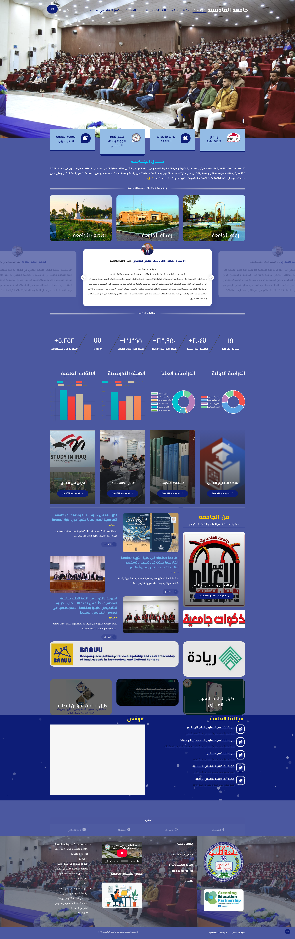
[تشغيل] (138, 861)
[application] (122, 853)
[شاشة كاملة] (106, 861)
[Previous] (83, 277)
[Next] (211, 277)
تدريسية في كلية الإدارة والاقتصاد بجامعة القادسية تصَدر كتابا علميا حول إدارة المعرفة (71, 849)
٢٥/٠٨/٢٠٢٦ (113, 525)
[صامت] (111, 861)
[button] (75, 10)
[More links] (89, 11)
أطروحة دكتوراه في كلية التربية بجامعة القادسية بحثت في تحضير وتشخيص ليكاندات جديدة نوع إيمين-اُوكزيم (71, 871)
